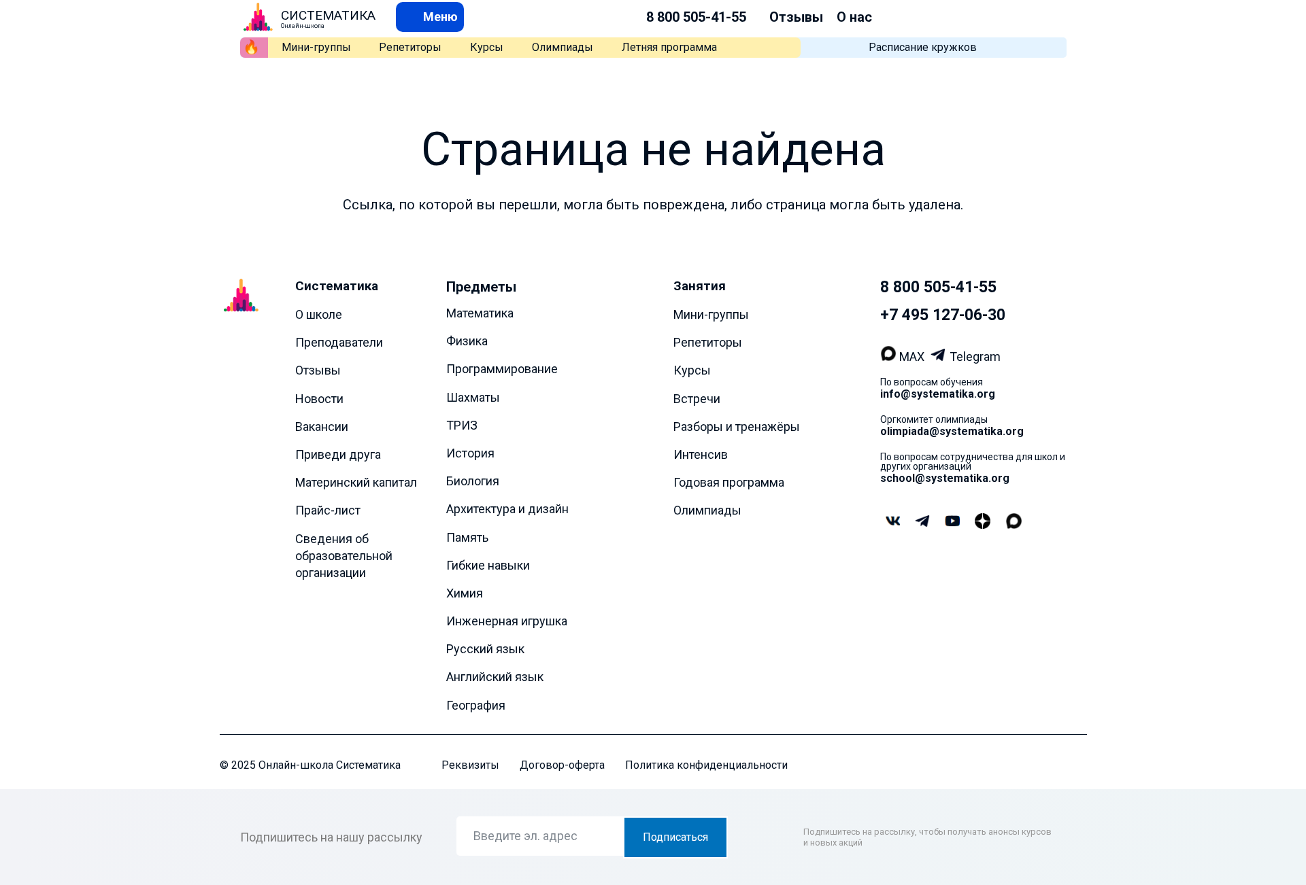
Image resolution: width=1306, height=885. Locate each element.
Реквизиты (470, 764)
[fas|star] (982, 522)
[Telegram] (940, 356)
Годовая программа (728, 482)
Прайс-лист (328, 510)
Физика (467, 341)
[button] (430, 16)
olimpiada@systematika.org (952, 431)
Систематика (336, 286)
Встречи (696, 398)
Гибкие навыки (488, 564)
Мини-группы (316, 47)
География (475, 704)
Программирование (502, 369)
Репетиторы (410, 47)
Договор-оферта (562, 764)
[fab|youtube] (952, 522)
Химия (464, 592)
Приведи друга (338, 454)
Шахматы (473, 396)
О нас (854, 17)
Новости (319, 398)
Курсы (486, 47)
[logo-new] (258, 17)
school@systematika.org (944, 478)
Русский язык (485, 649)
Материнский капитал (356, 482)
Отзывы (796, 17)
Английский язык (494, 677)
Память (467, 537)
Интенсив (700, 454)
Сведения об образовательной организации (343, 555)
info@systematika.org (937, 393)
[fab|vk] (892, 522)
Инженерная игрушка (506, 621)
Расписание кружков (923, 47)
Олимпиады (562, 47)
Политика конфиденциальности (706, 764)
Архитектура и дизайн (507, 509)
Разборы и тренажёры (736, 426)
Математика (480, 313)
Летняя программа (669, 47)
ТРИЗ (462, 424)
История (470, 453)
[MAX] (890, 356)
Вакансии (321, 426)
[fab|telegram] (922, 521)
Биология (472, 481)
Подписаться (675, 837)
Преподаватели (339, 342)
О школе (318, 314)
